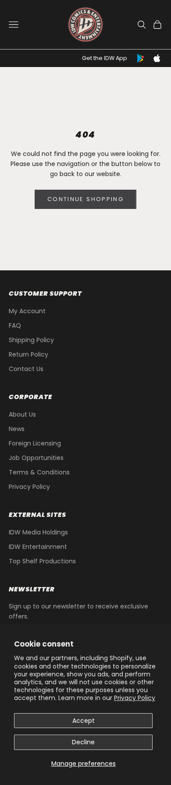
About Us (22, 414)
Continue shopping (85, 199)
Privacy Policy (134, 697)
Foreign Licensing (35, 443)
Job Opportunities (36, 457)
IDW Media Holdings (38, 532)
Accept (83, 720)
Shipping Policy (31, 340)
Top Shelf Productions (42, 561)
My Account (27, 311)
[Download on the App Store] (157, 58)
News (17, 428)
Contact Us (26, 368)
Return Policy (28, 354)
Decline (83, 742)
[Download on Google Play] (141, 58)
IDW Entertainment (38, 546)
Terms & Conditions (39, 472)
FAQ (15, 325)
